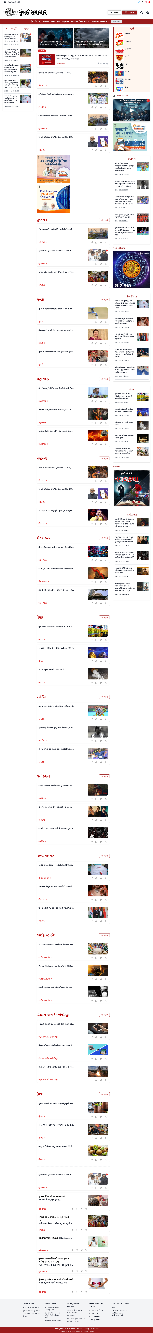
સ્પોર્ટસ (41, 719)
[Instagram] (146, 2)
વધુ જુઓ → (27, 29)
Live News (60, 64)
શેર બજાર (43, 560)
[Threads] (142, 2)
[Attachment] (106, 86)
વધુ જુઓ (104, 220)
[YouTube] (149, 2)
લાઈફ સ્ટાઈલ (44, 957)
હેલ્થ (41, 1116)
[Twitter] (139, 2)
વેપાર (41, 639)
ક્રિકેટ (41, 107)
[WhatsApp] (96, 86)
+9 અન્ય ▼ (117, 21)
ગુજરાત (42, 128)
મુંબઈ (41, 321)
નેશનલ (42, 85)
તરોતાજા (42, 1209)
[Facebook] (135, 2)
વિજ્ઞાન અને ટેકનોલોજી (48, 1037)
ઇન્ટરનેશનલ (44, 878)
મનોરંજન (42, 798)
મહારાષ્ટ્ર (42, 401)
